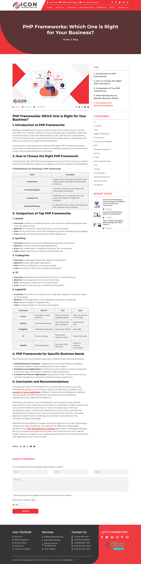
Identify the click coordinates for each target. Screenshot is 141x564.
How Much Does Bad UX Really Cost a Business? (112, 213)
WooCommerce (100, 181)
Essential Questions (102, 149)
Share (15, 446)
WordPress (98, 185)
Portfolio (101, 8)
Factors (97, 153)
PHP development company (41, 429)
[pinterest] (127, 2)
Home (66, 39)
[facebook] (112, 2)
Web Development (102, 177)
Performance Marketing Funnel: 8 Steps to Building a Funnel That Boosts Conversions (114, 202)
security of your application (26, 392)
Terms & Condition (22, 549)
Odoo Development (102, 161)
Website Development (53, 537)
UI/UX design (99, 173)
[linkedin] (123, 2)
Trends (97, 169)
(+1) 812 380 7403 (81, 537)
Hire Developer (86, 8)
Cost (96, 130)
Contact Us (123, 8)
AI (94, 122)
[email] (127, 537)
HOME (49, 8)
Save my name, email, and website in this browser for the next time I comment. (43, 495)
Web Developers (21, 540)
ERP (95, 145)
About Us (60, 8)
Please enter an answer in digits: (24, 500)
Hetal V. (17, 107)
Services (71, 8)
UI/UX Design (49, 549)
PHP (96, 165)
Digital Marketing (101, 134)
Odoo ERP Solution (52, 540)
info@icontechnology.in (70, 2)
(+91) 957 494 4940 (82, 546)
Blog (112, 8)
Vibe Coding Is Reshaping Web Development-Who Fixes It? (113, 222)
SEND (25, 511)
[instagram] (116, 2)
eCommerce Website (103, 142)
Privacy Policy (20, 543)
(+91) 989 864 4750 (82, 543)
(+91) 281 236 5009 (82, 540)
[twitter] (119, 2)
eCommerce (99, 138)
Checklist (98, 126)
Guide (96, 157)
